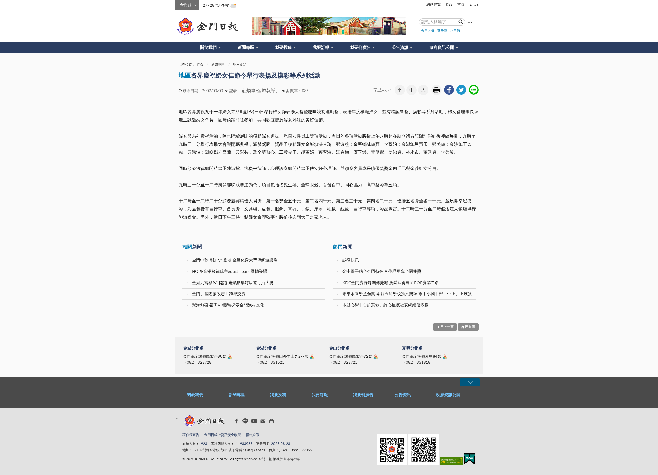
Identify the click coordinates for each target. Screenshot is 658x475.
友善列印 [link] (436, 90)
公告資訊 (400, 47)
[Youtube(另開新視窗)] (254, 421)
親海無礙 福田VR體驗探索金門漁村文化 (228, 305)
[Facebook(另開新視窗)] (236, 421)
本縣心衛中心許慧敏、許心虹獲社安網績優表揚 (385, 305)
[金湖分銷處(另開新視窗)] (312, 356)
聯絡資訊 (252, 435)
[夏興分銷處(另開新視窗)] (444, 356)
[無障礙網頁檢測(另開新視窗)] (451, 462)
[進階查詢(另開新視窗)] (469, 22)
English (475, 4)
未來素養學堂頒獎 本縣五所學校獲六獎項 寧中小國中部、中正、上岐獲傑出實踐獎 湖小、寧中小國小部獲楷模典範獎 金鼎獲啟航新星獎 (409, 294)
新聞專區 (246, 47)
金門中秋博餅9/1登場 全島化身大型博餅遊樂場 (235, 260)
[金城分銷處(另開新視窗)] (229, 356)
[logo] (207, 26)
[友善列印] (271, 421)
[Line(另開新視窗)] (245, 421)
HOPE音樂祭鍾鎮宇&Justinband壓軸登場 (229, 271)
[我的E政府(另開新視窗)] (469, 460)
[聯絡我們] (263, 421)
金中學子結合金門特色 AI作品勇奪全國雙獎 (381, 271)
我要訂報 (321, 47)
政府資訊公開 (441, 47)
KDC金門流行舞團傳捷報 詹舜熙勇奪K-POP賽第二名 (390, 283)
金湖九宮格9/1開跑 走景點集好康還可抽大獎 (232, 283)
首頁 (460, 4)
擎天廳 (442, 31)
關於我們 (208, 47)
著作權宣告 (190, 435)
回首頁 (470, 327)
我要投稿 (283, 47)
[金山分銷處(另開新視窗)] (375, 356)
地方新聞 (239, 64)
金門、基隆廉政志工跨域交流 (218, 294)
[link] (449, 90)
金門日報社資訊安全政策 (222, 435)
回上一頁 (447, 327)
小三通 (455, 31)
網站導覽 (433, 4)
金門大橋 (427, 31)
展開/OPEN (470, 382)
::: (177, 4)
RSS (449, 4)
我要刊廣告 (360, 47)
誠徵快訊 (350, 260)
